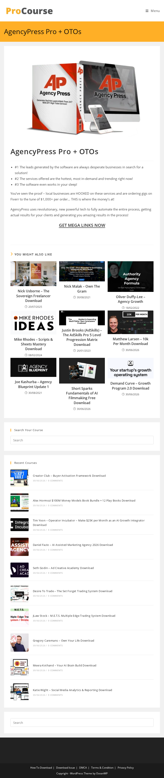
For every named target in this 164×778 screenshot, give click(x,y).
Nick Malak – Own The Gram (82, 288)
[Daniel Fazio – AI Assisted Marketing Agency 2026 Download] (19, 547)
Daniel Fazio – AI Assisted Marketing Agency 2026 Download (73, 545)
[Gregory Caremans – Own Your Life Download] (19, 642)
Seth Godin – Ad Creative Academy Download (63, 568)
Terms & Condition (102, 767)
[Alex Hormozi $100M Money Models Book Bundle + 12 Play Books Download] (19, 502)
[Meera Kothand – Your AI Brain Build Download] (19, 667)
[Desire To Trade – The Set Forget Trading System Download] (19, 593)
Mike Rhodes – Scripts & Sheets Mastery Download (33, 344)
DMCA (83, 767)
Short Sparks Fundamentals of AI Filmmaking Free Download (82, 395)
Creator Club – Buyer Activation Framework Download (69, 476)
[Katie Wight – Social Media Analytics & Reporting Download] (19, 692)
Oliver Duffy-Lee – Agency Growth (130, 299)
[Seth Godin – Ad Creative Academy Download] (19, 570)
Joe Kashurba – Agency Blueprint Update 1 (33, 384)
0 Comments (55, 480)
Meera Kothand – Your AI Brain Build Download (65, 665)
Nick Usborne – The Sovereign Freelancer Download (33, 296)
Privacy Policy (126, 767)
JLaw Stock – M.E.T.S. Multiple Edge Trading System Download (74, 616)
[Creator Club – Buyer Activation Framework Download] (19, 478)
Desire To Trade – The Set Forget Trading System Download (72, 591)
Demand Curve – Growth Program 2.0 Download (130, 385)
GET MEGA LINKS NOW (82, 225)
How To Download (41, 767)
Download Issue (65, 767)
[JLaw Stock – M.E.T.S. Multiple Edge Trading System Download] (19, 618)
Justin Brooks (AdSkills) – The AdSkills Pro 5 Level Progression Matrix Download (82, 337)
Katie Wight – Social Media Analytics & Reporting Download (72, 690)
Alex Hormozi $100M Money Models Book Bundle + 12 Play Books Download (84, 500)
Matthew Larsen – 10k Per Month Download (130, 341)
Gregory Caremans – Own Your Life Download (63, 640)
